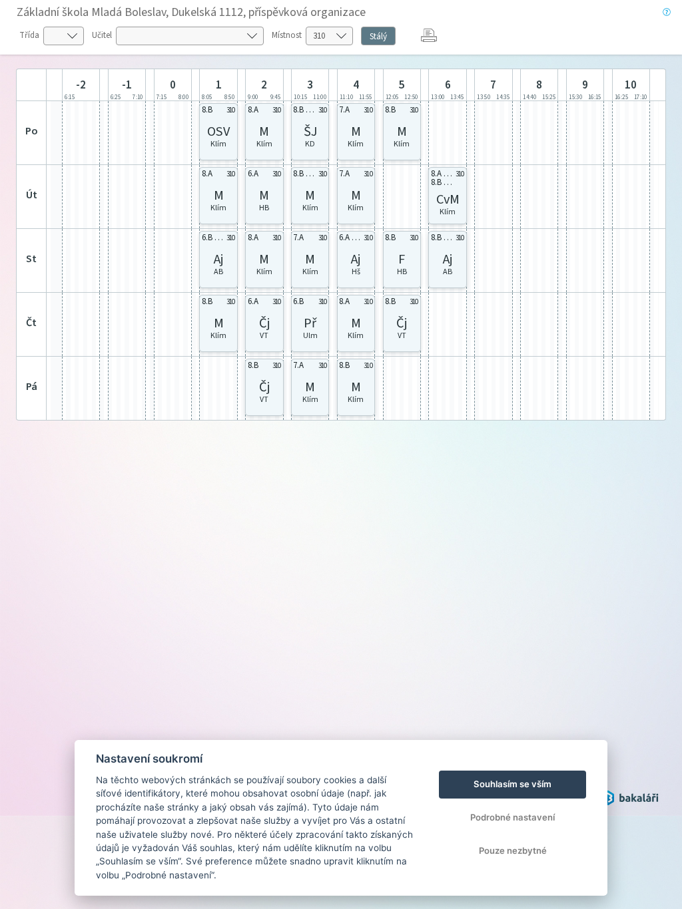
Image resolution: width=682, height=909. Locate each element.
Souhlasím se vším (512, 784)
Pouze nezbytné (513, 850)
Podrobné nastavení (512, 817)
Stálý (378, 37)
